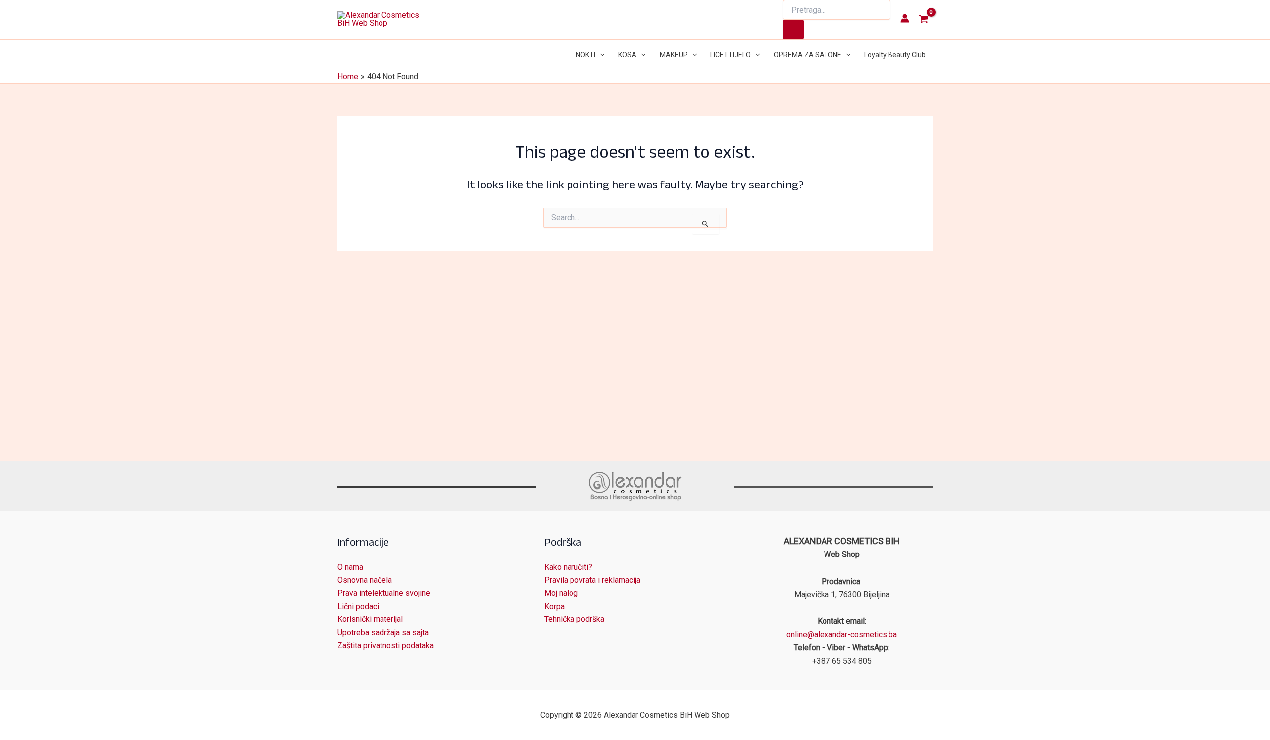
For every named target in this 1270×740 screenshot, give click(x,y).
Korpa (554, 606)
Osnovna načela (364, 580)
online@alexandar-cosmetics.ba (841, 634)
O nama (350, 567)
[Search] (793, 29)
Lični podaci (358, 606)
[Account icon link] (904, 18)
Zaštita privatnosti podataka (385, 645)
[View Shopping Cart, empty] (923, 19)
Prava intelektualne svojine (383, 593)
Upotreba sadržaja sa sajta (383, 632)
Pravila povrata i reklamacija (592, 580)
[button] (599, 55)
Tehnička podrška (574, 619)
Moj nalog (561, 593)
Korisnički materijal (370, 619)
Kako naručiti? (568, 567)
